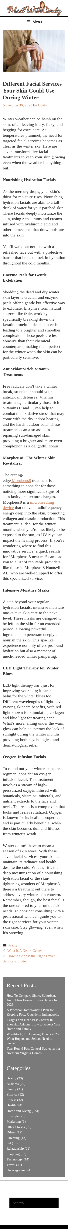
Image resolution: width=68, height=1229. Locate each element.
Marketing (14, 1121)
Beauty (12, 945)
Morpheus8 (21, 480)
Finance (12, 1094)
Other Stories (16, 1127)
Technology (15, 1159)
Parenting (13, 1138)
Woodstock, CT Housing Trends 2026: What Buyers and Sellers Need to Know (33, 1038)
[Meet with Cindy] (34, 7)
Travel (11, 1165)
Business (13, 1084)
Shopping (13, 1154)
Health (11, 1105)
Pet (9, 1143)
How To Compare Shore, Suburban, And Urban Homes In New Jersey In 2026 (32, 1000)
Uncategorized (16, 1170)
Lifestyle (13, 1116)
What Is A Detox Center (24, 951)
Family (11, 1089)
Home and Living (19, 1111)
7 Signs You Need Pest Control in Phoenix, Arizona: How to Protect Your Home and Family (33, 1024)
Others (11, 1132)
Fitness (11, 1100)
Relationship (15, 1148)
